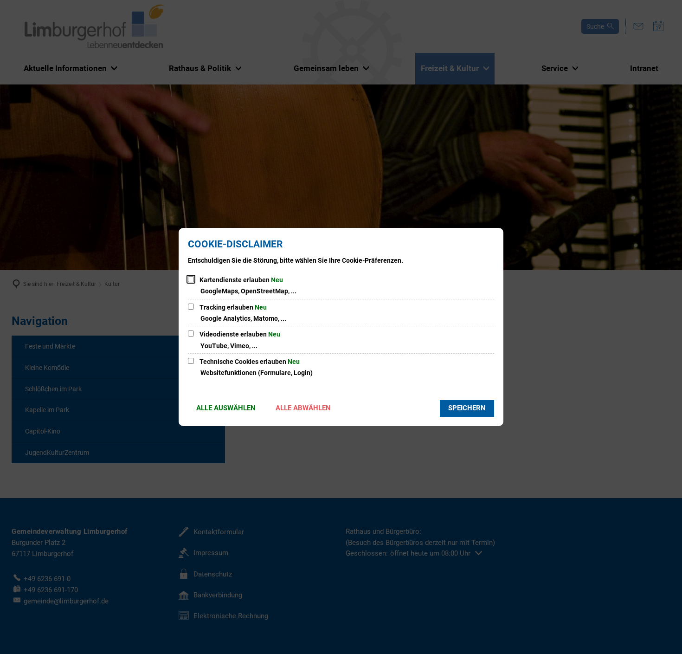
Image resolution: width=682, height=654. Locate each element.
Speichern (467, 408)
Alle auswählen (226, 408)
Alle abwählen (303, 408)
